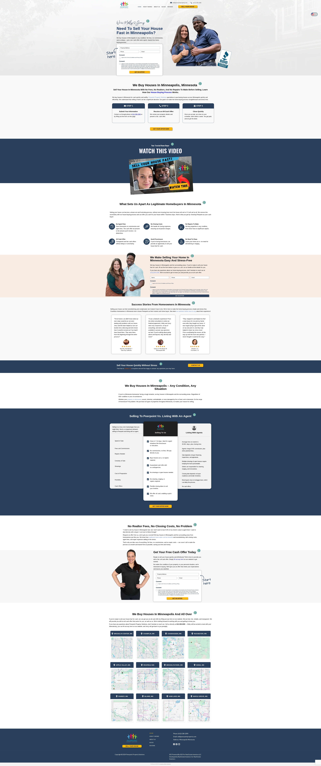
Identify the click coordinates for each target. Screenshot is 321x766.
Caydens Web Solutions (165, 764)
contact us (127, 368)
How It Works (147, 6)
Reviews (170, 6)
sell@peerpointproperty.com (186, 736)
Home (139, 6)
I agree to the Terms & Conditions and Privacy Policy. (132, 57)
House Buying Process (161, 92)
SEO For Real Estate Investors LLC (190, 754)
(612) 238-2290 (183, 733)
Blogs (164, 6)
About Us (157, 6)
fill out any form (179, 559)
